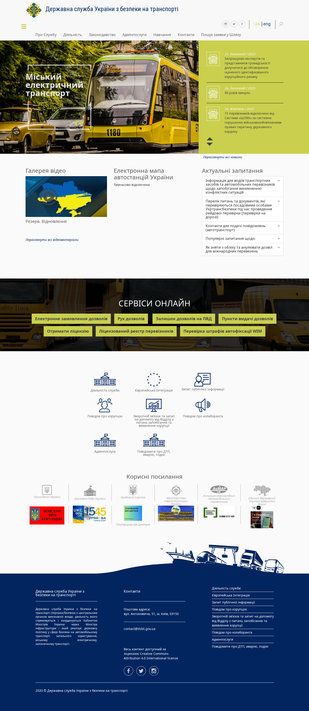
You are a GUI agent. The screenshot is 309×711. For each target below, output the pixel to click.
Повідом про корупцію (105, 416)
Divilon (268, 690)
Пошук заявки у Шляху (221, 34)
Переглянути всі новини (222, 157)
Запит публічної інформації (202, 389)
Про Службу (46, 34)
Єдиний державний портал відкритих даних (262, 501)
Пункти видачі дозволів (247, 318)
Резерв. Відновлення (46, 221)
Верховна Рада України (90, 498)
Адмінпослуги (134, 34)
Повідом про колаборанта (203, 416)
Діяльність (72, 34)
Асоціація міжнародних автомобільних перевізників (219, 498)
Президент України (47, 496)
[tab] (242, 186)
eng (267, 23)
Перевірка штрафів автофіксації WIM (222, 331)
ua (257, 23)
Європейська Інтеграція (154, 390)
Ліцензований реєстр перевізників (136, 331)
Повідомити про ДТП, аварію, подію (154, 453)
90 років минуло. (238, 93)
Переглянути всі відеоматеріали (52, 239)
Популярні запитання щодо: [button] (231, 239)
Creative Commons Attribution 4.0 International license (151, 655)
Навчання (162, 34)
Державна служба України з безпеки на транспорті (111, 8)
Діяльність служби (105, 390)
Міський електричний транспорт (54, 85)
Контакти (186, 34)
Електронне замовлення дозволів (71, 318)
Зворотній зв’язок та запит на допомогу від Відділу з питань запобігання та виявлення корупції (154, 421)
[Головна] (35, 10)
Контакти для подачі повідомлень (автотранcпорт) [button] (236, 228)
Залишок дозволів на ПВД (184, 318)
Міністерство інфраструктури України (176, 500)
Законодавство (102, 34)
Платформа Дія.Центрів (133, 524)
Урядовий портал (133, 497)
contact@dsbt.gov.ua (139, 629)
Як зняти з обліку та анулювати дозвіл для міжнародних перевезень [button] (239, 249)
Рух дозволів (131, 318)
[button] (73, 123)
